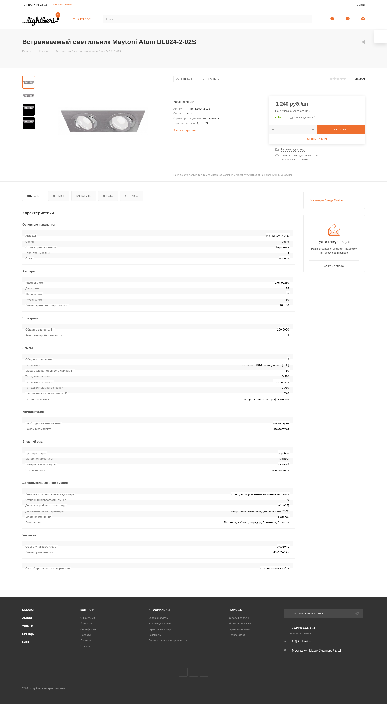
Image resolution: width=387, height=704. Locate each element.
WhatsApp (204, 672)
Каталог (28, 609)
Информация (159, 609)
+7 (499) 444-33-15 (34, 4)
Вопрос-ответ (237, 634)
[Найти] (307, 19)
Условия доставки (160, 623)
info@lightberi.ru (300, 641)
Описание (34, 196)
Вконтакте (183, 672)
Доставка (131, 196)
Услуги (27, 626)
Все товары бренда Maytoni (326, 200)
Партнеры (86, 640)
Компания (88, 609)
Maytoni (359, 79)
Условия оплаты (158, 617)
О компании (87, 617)
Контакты (86, 623)
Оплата (108, 196)
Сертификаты (88, 629)
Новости (85, 634)
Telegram (193, 672)
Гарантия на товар (160, 629)
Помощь (235, 609)
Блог (26, 642)
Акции (27, 617)
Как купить (83, 196)
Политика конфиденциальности (168, 640)
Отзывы (58, 196)
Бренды (28, 634)
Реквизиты (155, 634)
